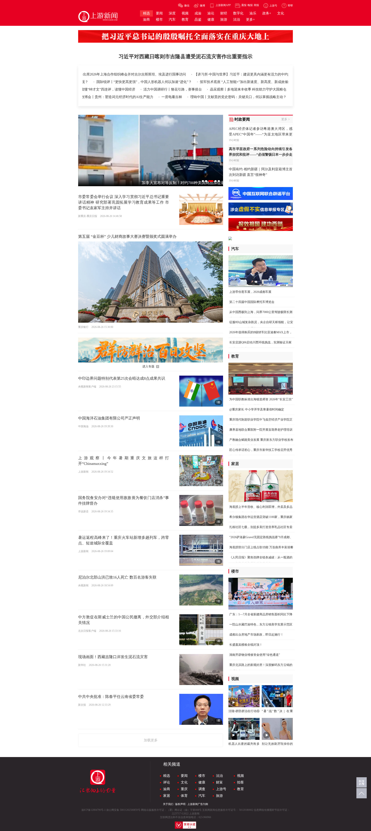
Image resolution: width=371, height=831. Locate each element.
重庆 (184, 789)
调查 (201, 789)
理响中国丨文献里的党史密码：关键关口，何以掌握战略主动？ (238, 97)
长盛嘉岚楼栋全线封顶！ (245, 644)
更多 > (285, 119)
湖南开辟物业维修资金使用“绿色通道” (254, 654)
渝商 (166, 789)
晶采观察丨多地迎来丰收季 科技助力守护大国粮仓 (248, 89)
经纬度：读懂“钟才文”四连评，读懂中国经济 (101, 89)
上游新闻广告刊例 (197, 804)
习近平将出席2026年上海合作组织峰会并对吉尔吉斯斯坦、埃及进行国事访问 (119, 74)
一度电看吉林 (172, 97)
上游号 (221, 789)
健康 (201, 782)
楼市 (201, 775)
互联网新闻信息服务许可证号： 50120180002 (227, 809)
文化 (184, 782)
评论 (166, 782)
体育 (184, 795)
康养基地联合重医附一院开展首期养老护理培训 (260, 429)
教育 (240, 789)
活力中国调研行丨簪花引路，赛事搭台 (173, 89)
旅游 (219, 795)
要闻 (184, 775)
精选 (166, 775)
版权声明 (180, 804)
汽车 (201, 795)
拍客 (240, 782)
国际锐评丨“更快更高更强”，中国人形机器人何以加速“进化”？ (119, 82)
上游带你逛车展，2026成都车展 (250, 291)
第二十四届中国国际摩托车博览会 (251, 302)
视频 (240, 775)
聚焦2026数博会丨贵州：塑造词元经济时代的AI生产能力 (110, 97)
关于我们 (168, 804)
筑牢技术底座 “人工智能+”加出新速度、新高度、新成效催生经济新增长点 (230, 82)
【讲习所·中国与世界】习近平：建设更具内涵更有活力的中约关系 (236, 74)
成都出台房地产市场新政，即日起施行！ (256, 634)
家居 (166, 795)
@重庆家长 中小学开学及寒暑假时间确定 (256, 409)
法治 (219, 775)
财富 (219, 782)
